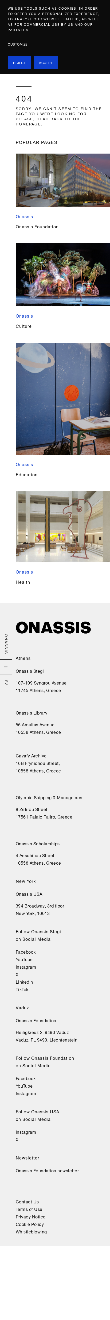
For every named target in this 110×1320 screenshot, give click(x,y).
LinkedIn (24, 981)
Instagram (26, 966)
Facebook (26, 951)
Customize (18, 44)
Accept (46, 62)
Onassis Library (32, 712)
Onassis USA (29, 894)
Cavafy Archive (31, 755)
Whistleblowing (31, 1231)
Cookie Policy (30, 1224)
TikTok (22, 989)
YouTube (24, 959)
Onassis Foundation (36, 1020)
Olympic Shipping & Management (50, 797)
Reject (19, 62)
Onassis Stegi (30, 671)
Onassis (6, 644)
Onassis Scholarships (38, 843)
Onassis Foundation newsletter (47, 1170)
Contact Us (27, 1201)
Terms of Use (29, 1209)
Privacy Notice (31, 1216)
